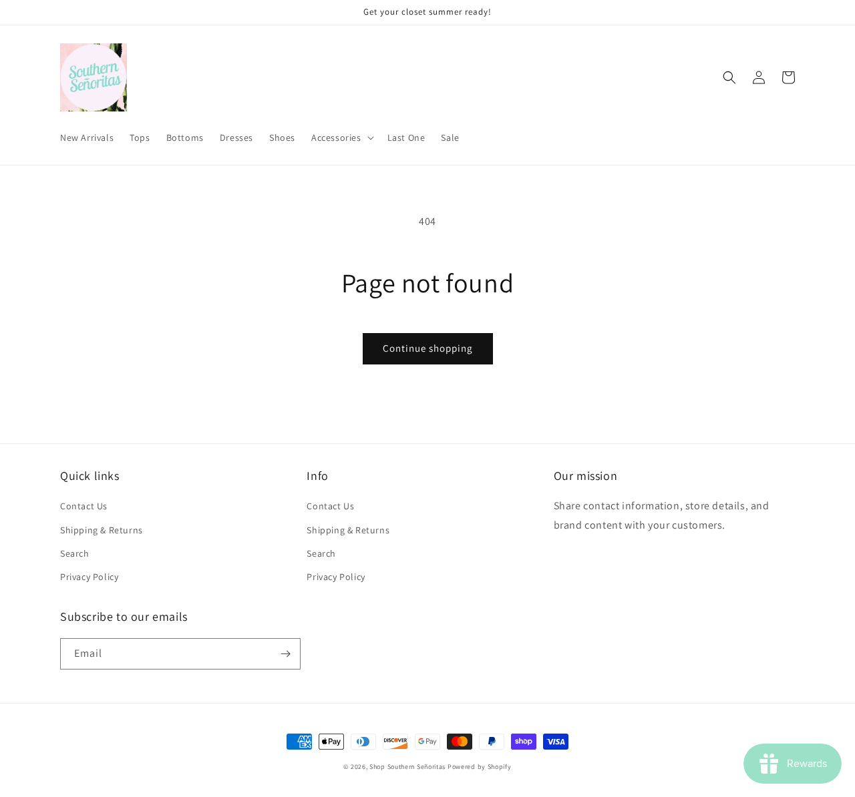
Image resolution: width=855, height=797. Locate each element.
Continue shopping (428, 348)
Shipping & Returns (101, 530)
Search (75, 553)
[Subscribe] (285, 654)
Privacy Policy (89, 577)
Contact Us (84, 506)
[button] (341, 137)
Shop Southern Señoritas (407, 766)
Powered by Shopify (480, 766)
